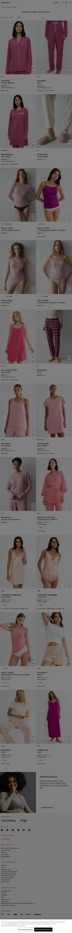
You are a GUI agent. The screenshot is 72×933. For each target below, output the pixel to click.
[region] (36, 926)
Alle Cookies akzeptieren (43, 929)
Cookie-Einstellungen (25, 929)
